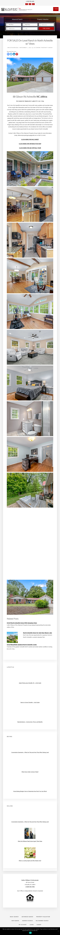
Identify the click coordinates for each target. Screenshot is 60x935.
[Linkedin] (14, 54)
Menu (56, 9)
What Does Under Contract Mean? (30, 772)
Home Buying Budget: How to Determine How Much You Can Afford (30, 791)
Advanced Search (17, 19)
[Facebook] (8, 54)
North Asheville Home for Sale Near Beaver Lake (37, 633)
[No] (58, 931)
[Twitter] (11, 54)
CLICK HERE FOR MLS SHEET (30, 139)
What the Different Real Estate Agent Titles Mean (30, 841)
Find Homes (46, 28)
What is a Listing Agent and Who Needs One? (30, 861)
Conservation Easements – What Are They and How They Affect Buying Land (30, 752)
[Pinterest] (17, 54)
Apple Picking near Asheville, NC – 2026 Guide (30, 683)
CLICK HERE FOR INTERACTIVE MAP (30, 144)
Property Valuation (42, 19)
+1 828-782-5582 (30, 1)
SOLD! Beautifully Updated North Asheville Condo (22, 645)
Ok (30, 932)
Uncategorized (12, 47)
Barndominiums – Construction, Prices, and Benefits (30, 722)
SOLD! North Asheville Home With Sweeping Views (22, 623)
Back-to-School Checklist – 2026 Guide (30, 702)
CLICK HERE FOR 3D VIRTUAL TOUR (30, 148)
